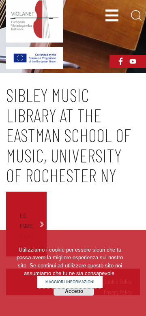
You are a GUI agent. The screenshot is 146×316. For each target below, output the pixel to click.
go (25, 205)
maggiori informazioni (69, 282)
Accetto (74, 291)
